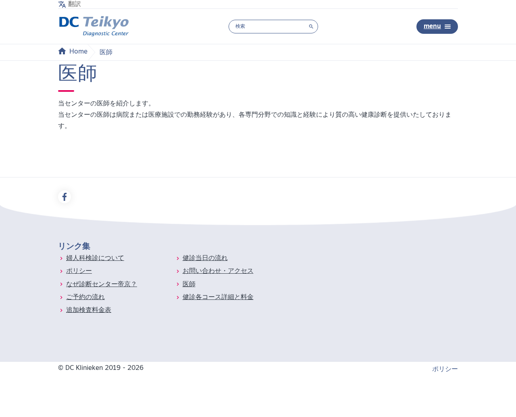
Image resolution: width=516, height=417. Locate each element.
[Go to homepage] (94, 26)
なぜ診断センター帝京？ (101, 284)
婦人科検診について (95, 258)
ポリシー (79, 271)
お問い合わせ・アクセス (218, 271)
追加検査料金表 (88, 310)
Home (78, 52)
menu (432, 26)
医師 (189, 284)
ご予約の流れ (85, 297)
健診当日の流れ (205, 258)
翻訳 (74, 4)
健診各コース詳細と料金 (218, 297)
